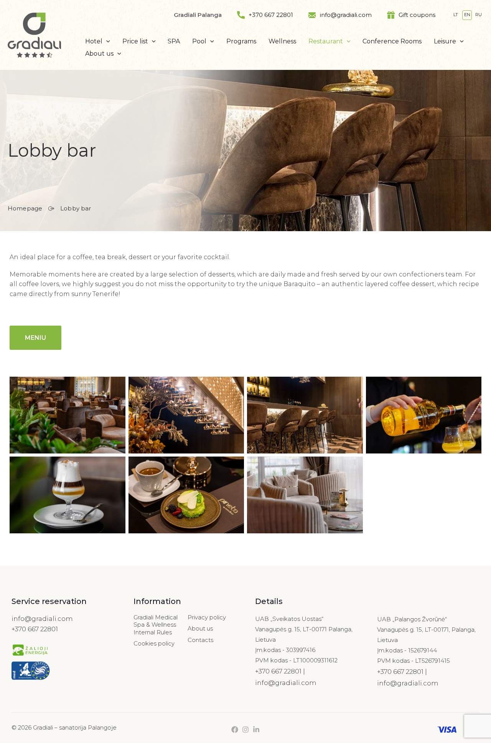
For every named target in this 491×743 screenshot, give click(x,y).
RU (478, 14)
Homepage (25, 208)
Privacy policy (207, 617)
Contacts (200, 640)
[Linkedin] (256, 729)
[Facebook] (234, 729)
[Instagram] (245, 729)
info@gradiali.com (346, 14)
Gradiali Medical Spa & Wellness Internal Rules (155, 625)
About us (200, 628)
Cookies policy (154, 643)
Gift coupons (417, 14)
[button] (106, 41)
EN (467, 14)
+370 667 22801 (271, 14)
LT (455, 14)
